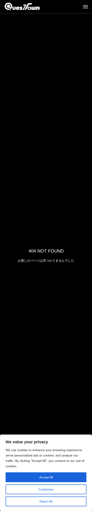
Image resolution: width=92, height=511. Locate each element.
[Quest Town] (22, 6)
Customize (46, 489)
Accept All (46, 477)
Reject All (46, 501)
